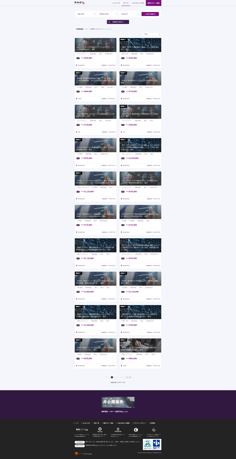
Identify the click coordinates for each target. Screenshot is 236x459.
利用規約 (152, 423)
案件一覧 (126, 3)
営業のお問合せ (80, 445)
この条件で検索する (150, 14)
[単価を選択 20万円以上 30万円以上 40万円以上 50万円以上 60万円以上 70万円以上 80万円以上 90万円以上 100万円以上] (130, 14)
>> (130, 377)
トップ (76, 423)
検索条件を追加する (118, 22)
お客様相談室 (79, 442)
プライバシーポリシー (140, 423)
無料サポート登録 (153, 3)
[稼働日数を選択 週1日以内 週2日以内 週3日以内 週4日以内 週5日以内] (108, 14)
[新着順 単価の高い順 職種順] (152, 34)
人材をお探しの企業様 (138, 3)
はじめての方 (116, 3)
